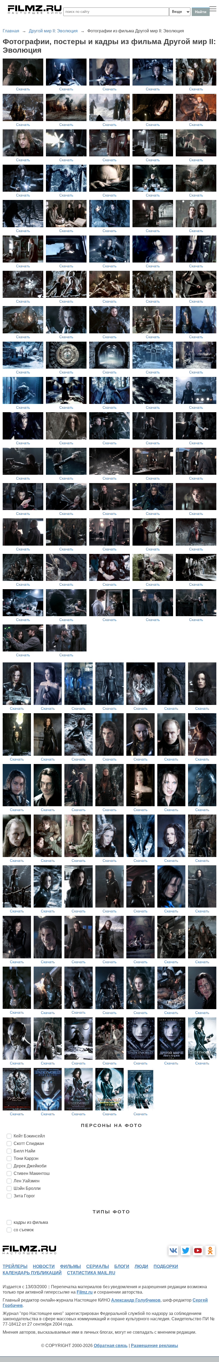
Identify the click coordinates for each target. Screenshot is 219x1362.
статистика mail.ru (91, 1273)
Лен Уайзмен (27, 1181)
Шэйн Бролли (27, 1188)
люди (141, 1266)
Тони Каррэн (26, 1158)
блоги (121, 1266)
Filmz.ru (85, 1292)
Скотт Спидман (29, 1143)
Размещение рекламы (154, 1345)
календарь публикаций (32, 1273)
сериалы (97, 1266)
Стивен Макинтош (32, 1173)
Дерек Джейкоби (30, 1166)
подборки (166, 1266)
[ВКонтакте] (173, 1250)
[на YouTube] (198, 1250)
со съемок (24, 1230)
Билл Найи (24, 1151)
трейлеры (15, 1266)
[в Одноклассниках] (210, 1250)
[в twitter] (185, 1250)
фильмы (70, 1266)
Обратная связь (111, 1345)
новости (44, 1266)
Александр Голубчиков (136, 1300)
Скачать (23, 89)
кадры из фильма (31, 1222)
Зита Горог (24, 1196)
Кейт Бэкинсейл (29, 1136)
